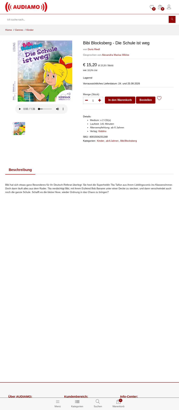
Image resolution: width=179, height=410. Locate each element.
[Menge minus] (86, 100)
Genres (19, 29)
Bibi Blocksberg (128, 140)
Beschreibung (20, 170)
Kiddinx (102, 131)
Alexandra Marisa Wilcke (115, 54)
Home (8, 29)
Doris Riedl (94, 49)
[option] (41, 71)
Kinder (30, 29)
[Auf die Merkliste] (159, 98)
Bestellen (145, 99)
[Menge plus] (99, 100)
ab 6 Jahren (112, 140)
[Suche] (172, 19)
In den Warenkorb (120, 99)
